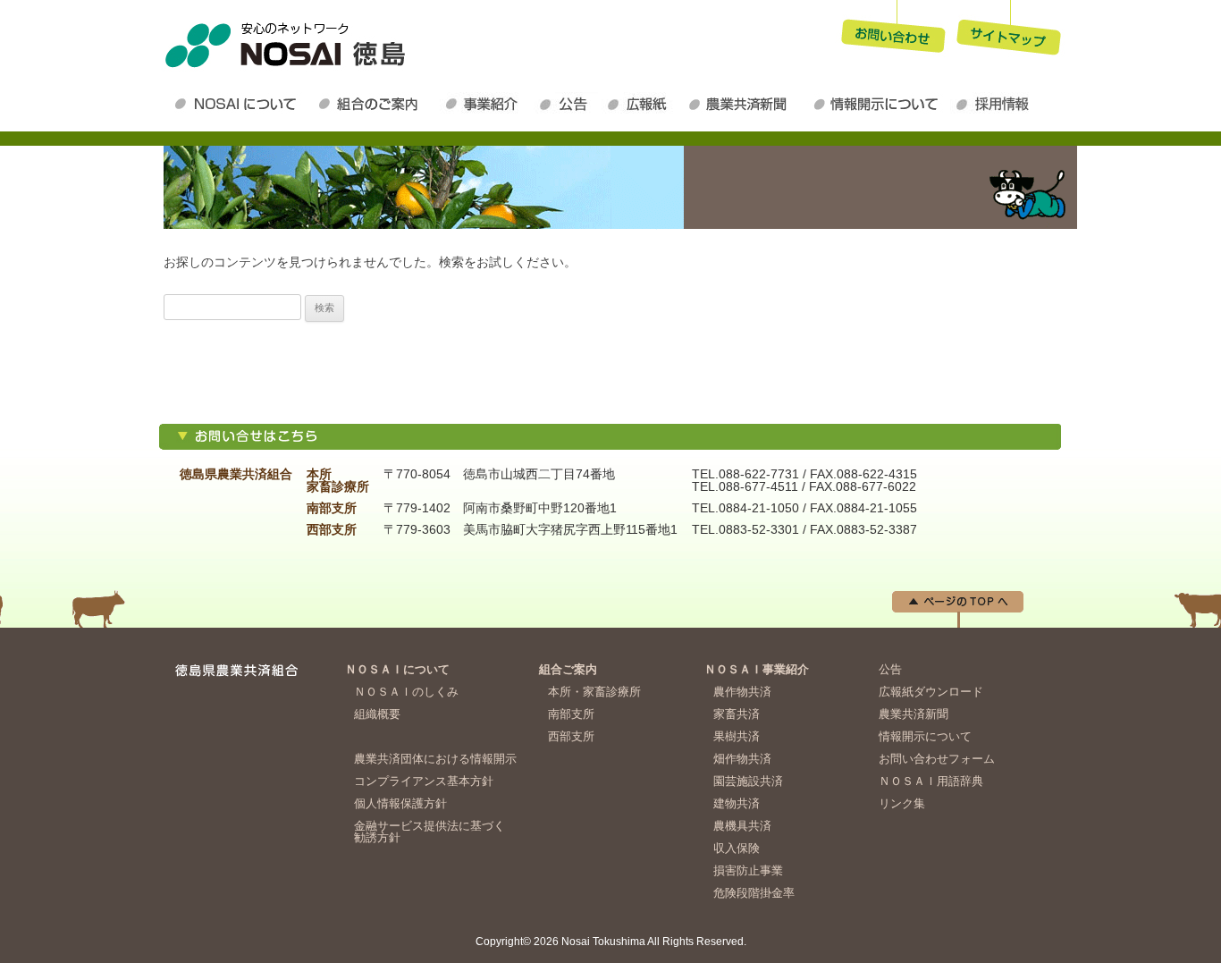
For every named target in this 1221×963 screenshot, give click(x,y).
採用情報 (996, 103)
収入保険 (736, 848)
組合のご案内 (376, 103)
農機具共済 (742, 825)
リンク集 (902, 803)
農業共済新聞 (744, 103)
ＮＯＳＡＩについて (239, 103)
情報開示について (878, 103)
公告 (568, 103)
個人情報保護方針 (400, 803)
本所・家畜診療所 (594, 691)
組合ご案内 (568, 669)
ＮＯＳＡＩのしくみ (406, 691)
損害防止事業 (748, 870)
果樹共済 (736, 736)
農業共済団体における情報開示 (435, 758)
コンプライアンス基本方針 (423, 781)
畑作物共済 (742, 758)
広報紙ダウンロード (642, 103)
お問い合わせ (893, 30)
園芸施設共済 (748, 781)
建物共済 (736, 803)
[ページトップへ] (957, 623)
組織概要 (377, 714)
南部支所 (571, 714)
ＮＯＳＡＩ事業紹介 (487, 103)
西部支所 (571, 736)
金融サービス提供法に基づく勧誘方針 (429, 831)
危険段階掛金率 (754, 893)
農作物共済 (742, 691)
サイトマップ (1009, 30)
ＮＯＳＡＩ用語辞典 (931, 781)
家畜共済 (736, 714)
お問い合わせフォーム (937, 758)
